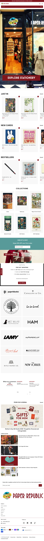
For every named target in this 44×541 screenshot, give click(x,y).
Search (2, 512)
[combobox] (22, 6)
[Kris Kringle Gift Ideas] (9, 450)
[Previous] (40, 88)
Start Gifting (22, 282)
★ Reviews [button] (1, 271)
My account (3, 515)
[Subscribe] (31, 533)
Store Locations (4, 505)
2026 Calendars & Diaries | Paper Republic (28, 467)
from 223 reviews (9, 385)
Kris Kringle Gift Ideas (23, 446)
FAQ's (2, 507)
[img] (9, 384)
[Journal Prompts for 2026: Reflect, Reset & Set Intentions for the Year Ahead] (9, 440)
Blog (2, 514)
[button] (28, 394)
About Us (2, 510)
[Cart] (39, 3)
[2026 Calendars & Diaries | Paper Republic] (9, 471)
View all (41, 93)
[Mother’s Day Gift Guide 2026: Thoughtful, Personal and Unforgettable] (22, 416)
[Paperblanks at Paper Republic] (11, 292)
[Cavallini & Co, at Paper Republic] (32, 292)
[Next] (42, 88)
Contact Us (3, 509)
